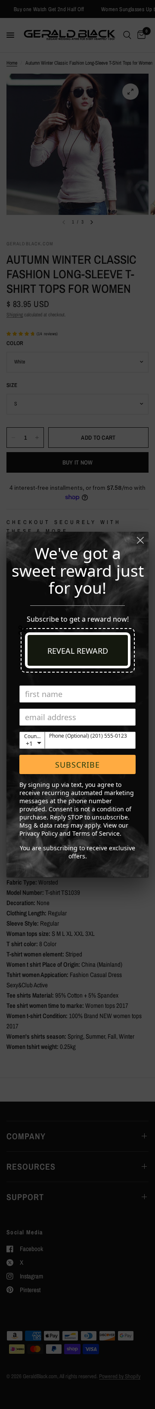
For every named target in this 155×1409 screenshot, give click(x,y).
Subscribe (77, 765)
